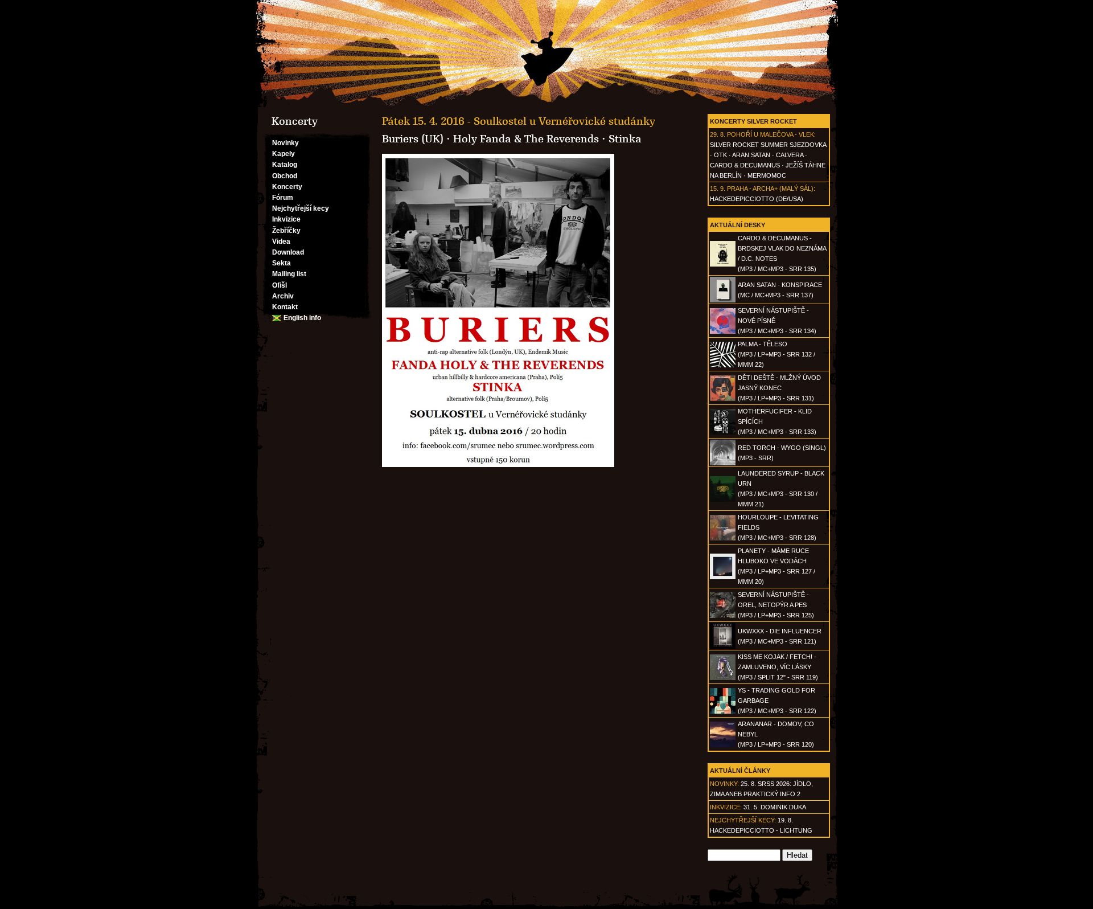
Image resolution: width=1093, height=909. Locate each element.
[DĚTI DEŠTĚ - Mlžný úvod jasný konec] (722, 398)
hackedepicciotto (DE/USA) (756, 198)
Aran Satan (751, 155)
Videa (281, 241)
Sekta (281, 263)
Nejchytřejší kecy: (743, 820)
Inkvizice (286, 219)
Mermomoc (766, 175)
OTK (720, 155)
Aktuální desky (737, 225)
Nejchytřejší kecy (300, 208)
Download (288, 252)
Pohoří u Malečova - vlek (770, 134)
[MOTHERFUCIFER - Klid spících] (722, 432)
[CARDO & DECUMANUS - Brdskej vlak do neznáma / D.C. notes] (722, 264)
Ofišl (279, 285)
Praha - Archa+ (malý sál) (770, 188)
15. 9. (717, 188)
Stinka (625, 139)
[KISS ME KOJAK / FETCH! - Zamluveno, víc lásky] (722, 677)
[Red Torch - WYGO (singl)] (722, 463)
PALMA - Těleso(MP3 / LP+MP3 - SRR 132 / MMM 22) (776, 354)
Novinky (285, 143)
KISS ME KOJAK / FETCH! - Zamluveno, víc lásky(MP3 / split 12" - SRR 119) (778, 667)
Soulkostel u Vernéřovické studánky (564, 121)
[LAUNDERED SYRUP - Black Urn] (722, 499)
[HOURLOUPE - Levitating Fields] (722, 538)
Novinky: (724, 783)
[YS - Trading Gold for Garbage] (722, 711)
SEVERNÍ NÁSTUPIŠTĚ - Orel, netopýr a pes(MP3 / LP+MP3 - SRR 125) (776, 605)
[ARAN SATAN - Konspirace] (722, 300)
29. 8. (717, 134)
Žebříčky (286, 231)
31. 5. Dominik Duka (774, 807)
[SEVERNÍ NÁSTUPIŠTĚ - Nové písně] (722, 331)
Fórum (282, 198)
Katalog (284, 165)
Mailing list (289, 274)
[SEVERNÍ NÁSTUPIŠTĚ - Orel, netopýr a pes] (722, 615)
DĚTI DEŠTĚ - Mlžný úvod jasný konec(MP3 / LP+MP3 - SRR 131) (779, 388)
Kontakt (285, 307)
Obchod (284, 176)
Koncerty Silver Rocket (753, 121)
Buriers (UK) (412, 139)
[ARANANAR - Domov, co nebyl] (722, 745)
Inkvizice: (726, 807)
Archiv (283, 296)
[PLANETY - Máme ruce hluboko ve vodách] (722, 577)
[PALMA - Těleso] (722, 365)
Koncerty (287, 187)
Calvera (789, 155)
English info (302, 318)
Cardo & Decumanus (745, 165)
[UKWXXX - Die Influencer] (722, 646)
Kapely (283, 154)
